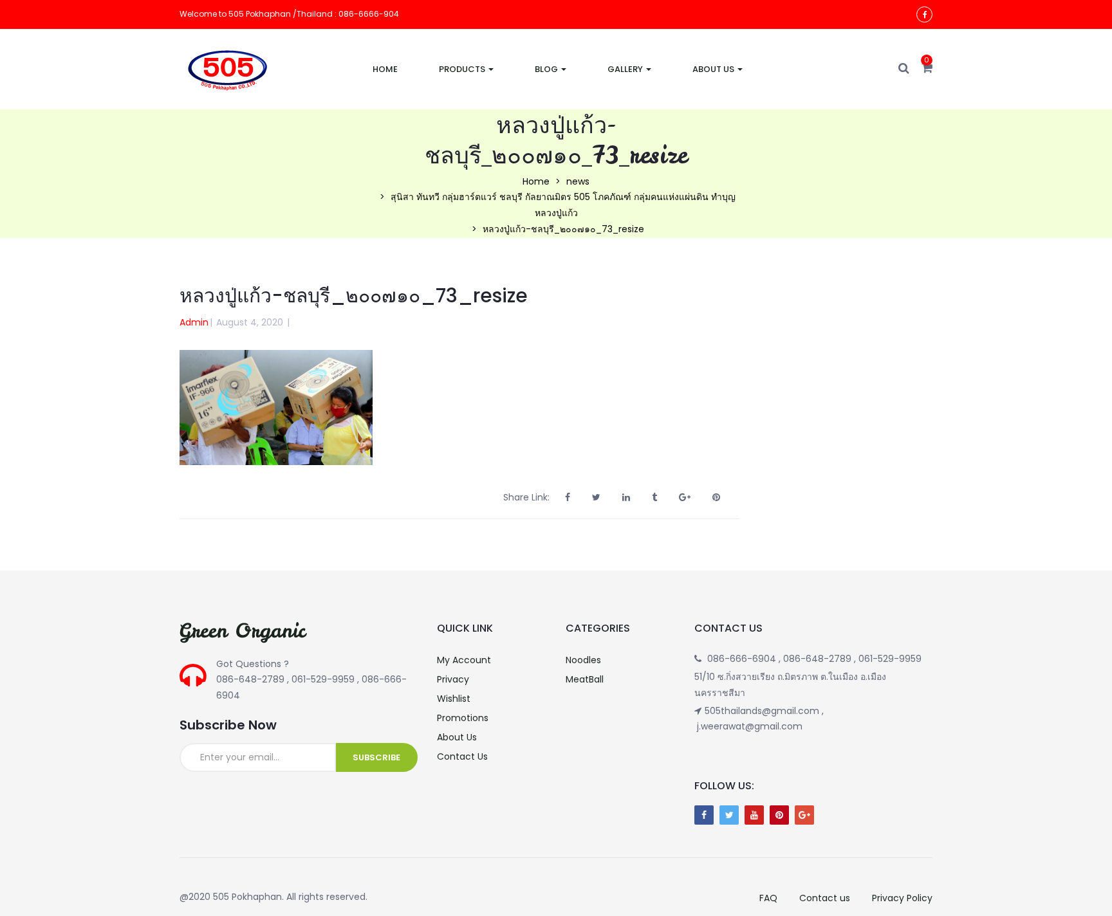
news (577, 181)
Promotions (462, 717)
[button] (927, 68)
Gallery (626, 69)
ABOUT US (714, 69)
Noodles (583, 660)
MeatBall (585, 679)
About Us (457, 737)
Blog (547, 69)
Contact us (824, 898)
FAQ (768, 898)
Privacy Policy (902, 898)
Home (385, 69)
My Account (464, 660)
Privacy (453, 679)
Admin (194, 322)
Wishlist (453, 698)
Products (463, 69)
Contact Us (462, 756)
